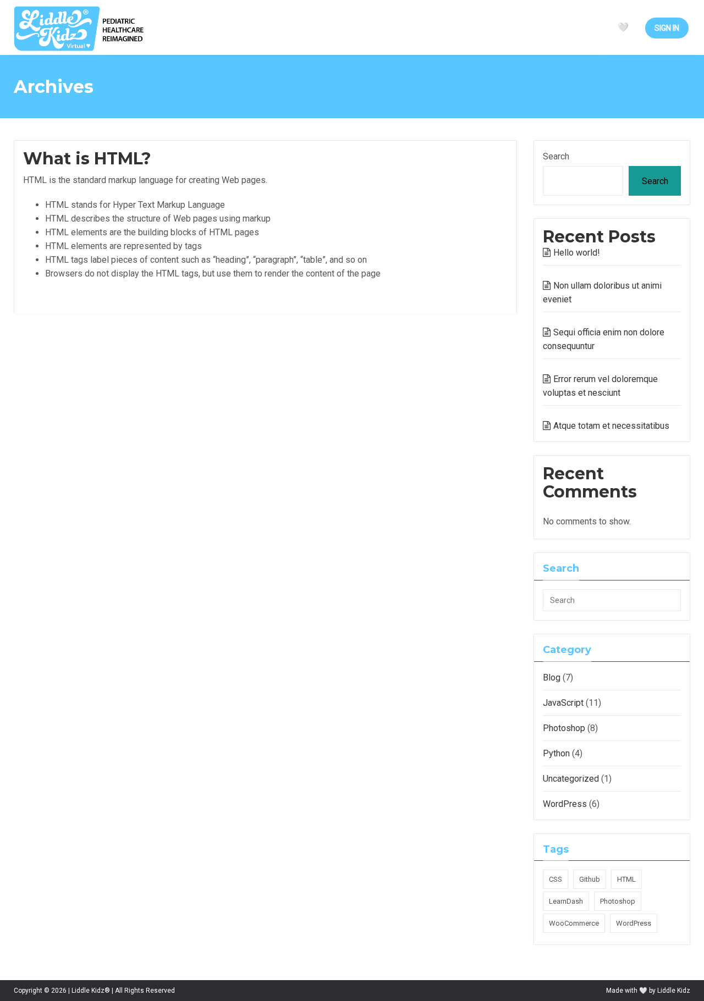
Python (556, 753)
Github (589, 879)
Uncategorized (571, 778)
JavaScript (563, 703)
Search (556, 156)
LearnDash (566, 901)
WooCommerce (574, 923)
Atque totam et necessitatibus (611, 426)
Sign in (666, 28)
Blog (551, 677)
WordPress (565, 804)
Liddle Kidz (673, 990)
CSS (555, 879)
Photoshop (564, 728)
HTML (626, 879)
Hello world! (576, 252)
